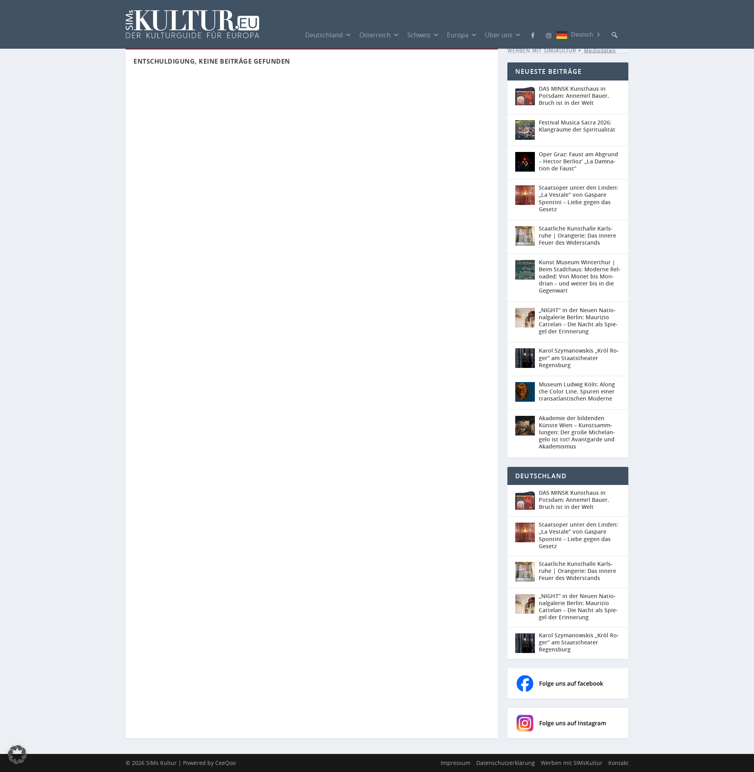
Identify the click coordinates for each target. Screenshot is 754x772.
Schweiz (418, 35)
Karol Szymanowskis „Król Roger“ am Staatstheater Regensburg (579, 357)
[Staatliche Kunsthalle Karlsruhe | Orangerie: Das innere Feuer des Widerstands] (525, 236)
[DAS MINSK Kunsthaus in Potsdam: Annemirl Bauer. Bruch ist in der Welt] (525, 96)
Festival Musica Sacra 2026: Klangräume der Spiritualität (577, 126)
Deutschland (324, 35)
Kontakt (618, 763)
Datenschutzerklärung (505, 763)
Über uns (498, 35)
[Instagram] (548, 35)
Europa (458, 35)
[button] (614, 35)
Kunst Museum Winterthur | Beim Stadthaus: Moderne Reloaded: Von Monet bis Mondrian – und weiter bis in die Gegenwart (579, 276)
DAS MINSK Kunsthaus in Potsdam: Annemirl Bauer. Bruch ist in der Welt (574, 95)
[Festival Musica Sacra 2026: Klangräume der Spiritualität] (525, 130)
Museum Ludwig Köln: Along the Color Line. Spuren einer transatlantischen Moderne (577, 391)
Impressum (455, 763)
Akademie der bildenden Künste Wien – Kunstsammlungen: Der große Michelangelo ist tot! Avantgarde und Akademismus (577, 432)
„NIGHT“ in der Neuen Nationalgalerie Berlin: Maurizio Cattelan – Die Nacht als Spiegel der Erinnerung (578, 320)
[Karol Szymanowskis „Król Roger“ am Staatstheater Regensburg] (525, 358)
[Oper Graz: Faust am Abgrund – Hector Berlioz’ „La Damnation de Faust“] (525, 162)
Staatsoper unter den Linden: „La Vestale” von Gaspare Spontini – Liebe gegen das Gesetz (578, 198)
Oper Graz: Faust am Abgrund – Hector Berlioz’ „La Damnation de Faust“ (578, 161)
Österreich (375, 35)
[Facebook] (533, 34)
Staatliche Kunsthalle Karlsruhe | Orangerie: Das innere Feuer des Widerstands (577, 235)
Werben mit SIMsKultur (571, 763)
